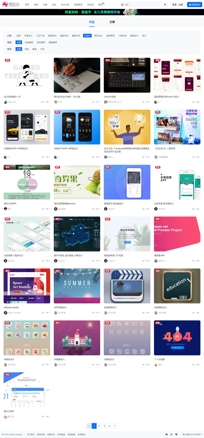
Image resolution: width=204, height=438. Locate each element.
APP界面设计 (60, 307)
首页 (27, 4)
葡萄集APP (159, 255)
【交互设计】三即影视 (164, 148)
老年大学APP (10, 203)
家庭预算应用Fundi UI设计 (166, 96)
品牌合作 (51, 434)
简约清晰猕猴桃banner (65, 203)
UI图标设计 (9, 359)
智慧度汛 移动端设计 (114, 203)
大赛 (45, 4)
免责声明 (41, 434)
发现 (36, 4)
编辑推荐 (53, 42)
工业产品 (40, 35)
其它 (144, 35)
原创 (27, 49)
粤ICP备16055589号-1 (192, 434)
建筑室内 (52, 35)
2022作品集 (110, 96)
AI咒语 (90, 4)
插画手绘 (64, 35)
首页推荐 (41, 42)
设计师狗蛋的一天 (12, 96)
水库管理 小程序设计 (13, 255)
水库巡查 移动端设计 (164, 203)
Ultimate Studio (11, 307)
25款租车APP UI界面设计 (16, 148)
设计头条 (65, 4)
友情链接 (71, 434)
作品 (92, 22)
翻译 (35, 49)
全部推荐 (29, 42)
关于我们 (31, 434)
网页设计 (98, 35)
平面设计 (28, 35)
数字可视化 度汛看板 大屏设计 (68, 255)
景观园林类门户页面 (113, 255)
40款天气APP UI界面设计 (66, 148)
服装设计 (134, 35)
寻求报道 (61, 434)
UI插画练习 (59, 359)
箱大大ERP (9, 411)
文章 (112, 22)
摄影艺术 (76, 35)
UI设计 (87, 35)
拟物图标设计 (160, 307)
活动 (54, 4)
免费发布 (195, 4)
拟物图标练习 (110, 307)
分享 (42, 49)
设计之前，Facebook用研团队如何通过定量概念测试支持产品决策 (126, 150)
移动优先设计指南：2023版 (67, 96)
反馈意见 (81, 434)
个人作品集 (159, 359)
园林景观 (110, 35)
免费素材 (78, 4)
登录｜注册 (177, 4)
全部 (18, 35)
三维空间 (122, 35)
